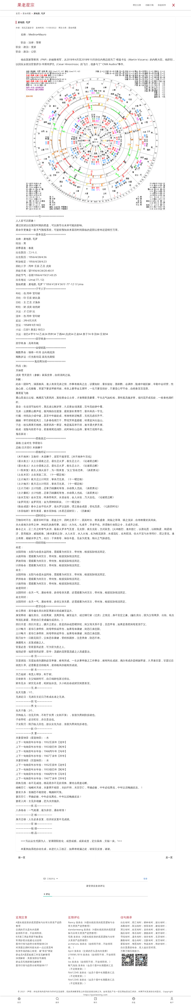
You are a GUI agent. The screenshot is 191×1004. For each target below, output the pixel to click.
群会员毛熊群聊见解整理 (29, 961)
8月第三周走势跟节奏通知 (29, 936)
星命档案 (27, 13)
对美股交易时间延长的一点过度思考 (34, 947)
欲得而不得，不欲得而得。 (30, 933)
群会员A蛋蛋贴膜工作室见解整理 (33, 954)
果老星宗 (26, 5)
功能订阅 (149, 5)
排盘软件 (162, 5)
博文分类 (137, 5)
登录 (145, 878)
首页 (18, 13)
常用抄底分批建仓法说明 (29, 940)
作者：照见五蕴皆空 (25, 27)
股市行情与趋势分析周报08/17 (32, 965)
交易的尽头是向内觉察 (27, 929)
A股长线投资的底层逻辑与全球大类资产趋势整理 (39, 924)
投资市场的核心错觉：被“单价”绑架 (34, 950)
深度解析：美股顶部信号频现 (31, 958)
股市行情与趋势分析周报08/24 (32, 943)
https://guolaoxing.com (95, 994)
